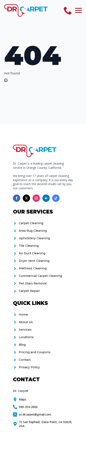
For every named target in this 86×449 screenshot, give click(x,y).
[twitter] (26, 198)
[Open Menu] (78, 10)
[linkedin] (46, 198)
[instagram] (36, 198)
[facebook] (16, 198)
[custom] (55, 198)
